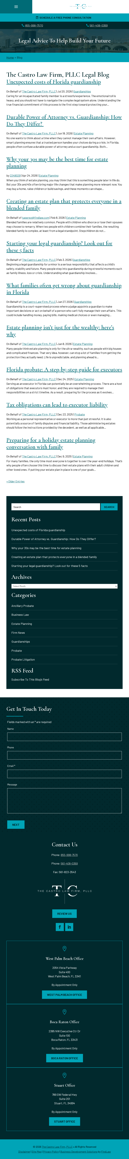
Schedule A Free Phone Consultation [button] (65, 17)
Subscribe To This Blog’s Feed (30, 679)
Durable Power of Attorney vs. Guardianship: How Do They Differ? (64, 120)
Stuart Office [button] (64, 1121)
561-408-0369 (99, 25)
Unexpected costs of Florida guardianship (53, 81)
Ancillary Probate (22, 606)
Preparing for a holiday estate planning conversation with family (50, 443)
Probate (79, 414)
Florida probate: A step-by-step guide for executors (64, 369)
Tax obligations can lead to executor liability (57, 404)
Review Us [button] (64, 913)
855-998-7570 (34, 25)
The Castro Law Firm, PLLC (39, 91)
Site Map (36, 1151)
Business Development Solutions (79, 1151)
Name (10, 728)
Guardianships (82, 91)
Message (12, 784)
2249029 (15, 175)
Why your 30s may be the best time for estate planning (57, 163)
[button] (16, 7)
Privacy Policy (51, 1151)
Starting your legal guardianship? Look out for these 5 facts (59, 247)
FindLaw (106, 1151)
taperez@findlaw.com (35, 217)
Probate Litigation (23, 659)
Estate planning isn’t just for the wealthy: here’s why (60, 331)
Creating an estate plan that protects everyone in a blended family (63, 205)
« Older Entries (15, 481)
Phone (10, 747)
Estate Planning (83, 133)
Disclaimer (24, 1151)
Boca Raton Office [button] (64, 1058)
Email (11, 765)
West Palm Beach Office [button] (64, 994)
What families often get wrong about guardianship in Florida (63, 289)
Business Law (20, 614)
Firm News (18, 632)
